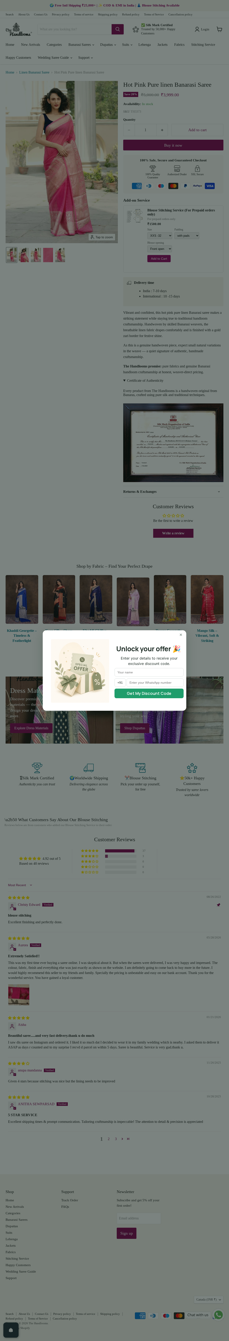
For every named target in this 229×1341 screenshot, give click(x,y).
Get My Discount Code (149, 693)
